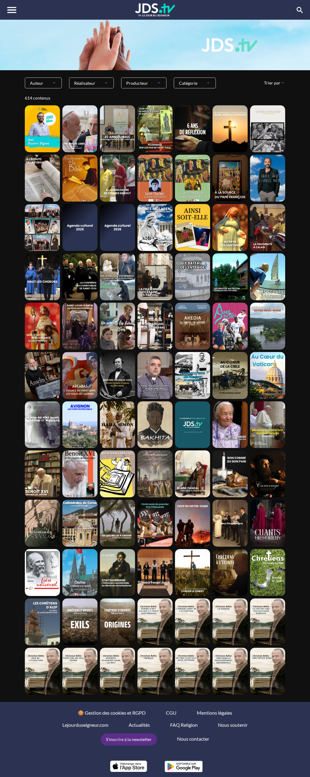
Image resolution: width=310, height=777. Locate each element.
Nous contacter (193, 739)
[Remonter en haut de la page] (282, 761)
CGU (171, 713)
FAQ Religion (184, 725)
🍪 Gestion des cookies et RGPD (112, 713)
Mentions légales (214, 713)
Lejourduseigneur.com (85, 725)
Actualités (139, 725)
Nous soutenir (233, 725)
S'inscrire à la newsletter (129, 739)
